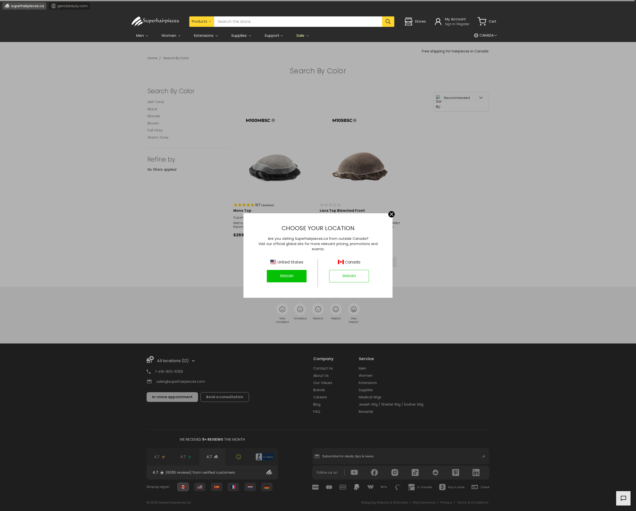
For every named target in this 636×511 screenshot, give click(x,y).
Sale (300, 35)
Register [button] (463, 24)
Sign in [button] (450, 24)
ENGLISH (286, 275)
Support (272, 35)
